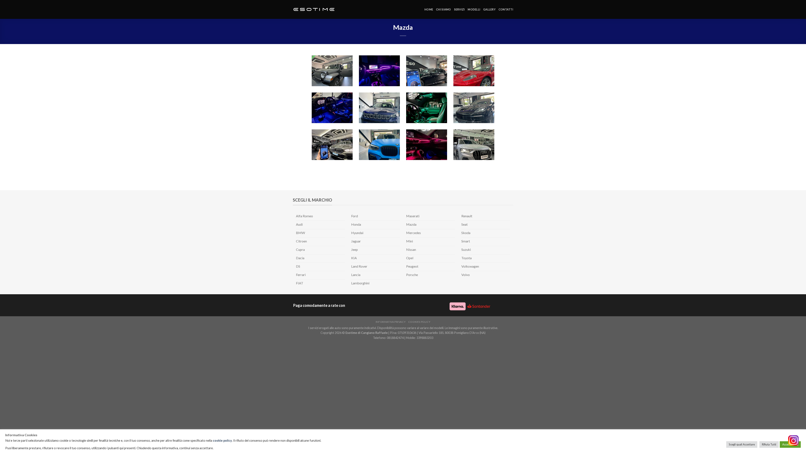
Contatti (506, 9)
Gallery (489, 9)
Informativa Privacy (391, 321)
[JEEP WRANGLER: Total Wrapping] (332, 70)
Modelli (474, 9)
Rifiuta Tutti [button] (769, 444)
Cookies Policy (419, 321)
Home (428, 9)
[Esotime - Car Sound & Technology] (314, 9)
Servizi (459, 9)
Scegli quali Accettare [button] (742, 444)
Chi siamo (443, 9)
